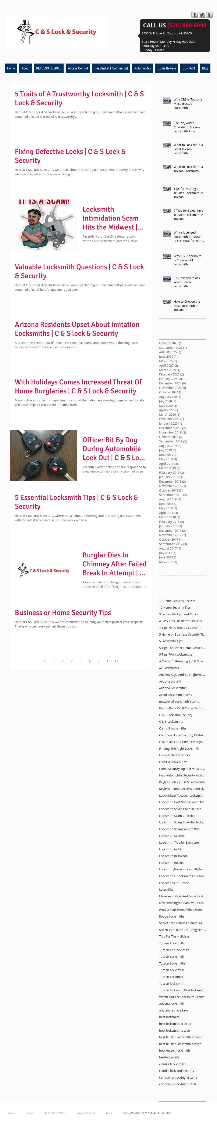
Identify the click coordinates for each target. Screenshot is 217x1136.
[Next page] (107, 661)
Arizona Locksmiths (172, 688)
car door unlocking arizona (178, 1077)
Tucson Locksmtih (171, 970)
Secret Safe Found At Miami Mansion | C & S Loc (182, 923)
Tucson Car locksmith (174, 950)
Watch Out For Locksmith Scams (181, 997)
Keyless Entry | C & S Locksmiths (182, 782)
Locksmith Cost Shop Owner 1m (181, 802)
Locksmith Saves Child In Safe (180, 809)
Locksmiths (167, 876)
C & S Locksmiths (171, 722)
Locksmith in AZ (170, 849)
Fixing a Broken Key (173, 762)
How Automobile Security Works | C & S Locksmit (182, 775)
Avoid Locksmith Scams (175, 695)
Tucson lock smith (171, 984)
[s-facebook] (194, 15)
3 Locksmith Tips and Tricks (178, 614)
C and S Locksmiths (172, 728)
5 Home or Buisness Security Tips (182, 634)
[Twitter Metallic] (202, 15)
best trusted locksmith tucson (180, 1044)
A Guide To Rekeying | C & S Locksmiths (182, 661)
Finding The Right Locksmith (179, 748)
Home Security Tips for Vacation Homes (182, 769)
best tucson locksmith (174, 1050)
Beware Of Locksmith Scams (179, 702)
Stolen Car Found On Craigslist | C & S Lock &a (182, 930)
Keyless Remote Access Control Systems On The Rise (182, 789)
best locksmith (169, 1017)
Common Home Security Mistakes (182, 735)
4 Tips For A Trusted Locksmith (180, 628)
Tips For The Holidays (174, 936)
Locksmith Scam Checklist (177, 816)
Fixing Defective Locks (174, 755)
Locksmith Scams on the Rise (179, 829)
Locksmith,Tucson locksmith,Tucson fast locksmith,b (182, 869)
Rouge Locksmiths (172, 916)
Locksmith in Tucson (173, 856)
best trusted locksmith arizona (180, 1037)
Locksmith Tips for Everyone (179, 842)
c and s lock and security (176, 1071)
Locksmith (196, 795)
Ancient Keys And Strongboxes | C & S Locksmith (182, 675)
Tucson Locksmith (171, 957)
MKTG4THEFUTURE (158, 1113)
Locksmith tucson (171, 863)
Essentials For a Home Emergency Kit (182, 742)
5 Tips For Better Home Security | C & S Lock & (182, 648)
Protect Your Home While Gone (181, 910)
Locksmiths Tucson (190, 876)
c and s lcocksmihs (172, 1064)
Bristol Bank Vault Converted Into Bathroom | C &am (182, 708)
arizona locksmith (171, 1003)
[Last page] (116, 661)
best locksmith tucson (174, 1030)
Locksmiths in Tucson (174, 883)
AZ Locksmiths (169, 668)
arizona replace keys (173, 1010)
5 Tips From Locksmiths (175, 654)
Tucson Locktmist (171, 977)
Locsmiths (166, 889)
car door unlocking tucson (177, 1084)
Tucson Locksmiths (172, 963)
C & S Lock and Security (175, 715)
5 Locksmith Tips (171, 641)
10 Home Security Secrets (177, 601)
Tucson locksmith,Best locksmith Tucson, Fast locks (182, 990)
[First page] (45, 661)
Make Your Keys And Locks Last (181, 896)
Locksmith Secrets (172, 836)
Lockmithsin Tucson (173, 795)
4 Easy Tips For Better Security (180, 621)
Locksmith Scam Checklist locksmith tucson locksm (182, 822)
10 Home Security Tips (175, 607)
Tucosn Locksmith (171, 943)
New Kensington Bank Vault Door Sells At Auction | (182, 903)
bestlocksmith (169, 1057)
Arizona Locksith (170, 681)
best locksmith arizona (175, 1024)
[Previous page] (54, 661)
